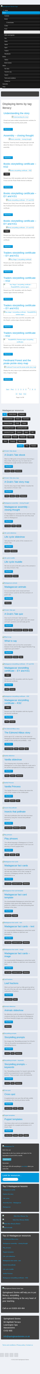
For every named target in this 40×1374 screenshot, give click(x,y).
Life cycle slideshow (14, 536)
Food (5, 29)
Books (6, 19)
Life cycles (6, 1198)
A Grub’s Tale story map (16, 481)
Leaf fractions (11, 983)
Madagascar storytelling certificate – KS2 (15, 1278)
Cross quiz (9, 1094)
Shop (4, 86)
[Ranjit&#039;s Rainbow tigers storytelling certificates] (20, 340)
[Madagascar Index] (8, 1146)
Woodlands (7, 54)
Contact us (7, 81)
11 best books (10, 22)
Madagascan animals (15, 587)
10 (16, 394)
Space (6, 44)
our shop (24, 1166)
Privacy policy (21, 1345)
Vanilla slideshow (13, 759)
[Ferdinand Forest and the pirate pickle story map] (20, 366)
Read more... (8, 129)
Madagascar (7, 32)
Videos (6, 59)
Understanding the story (16, 113)
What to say (10, 641)
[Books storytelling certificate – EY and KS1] (20, 199)
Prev (12, 389)
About (4, 65)
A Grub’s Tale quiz (13, 614)
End (25, 394)
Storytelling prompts (14, 1037)
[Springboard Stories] (9, 6)
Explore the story (8, 1194)
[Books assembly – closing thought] (20, 139)
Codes (6, 25)
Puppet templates (13, 1119)
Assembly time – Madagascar (12, 1202)
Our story (6, 68)
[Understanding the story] (20, 116)
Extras (4, 56)
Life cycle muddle (13, 562)
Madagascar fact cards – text (19, 926)
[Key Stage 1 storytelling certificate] (20, 259)
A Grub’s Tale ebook (14, 455)
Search (6, 75)
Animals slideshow (13, 1010)
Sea (5, 38)
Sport (5, 47)
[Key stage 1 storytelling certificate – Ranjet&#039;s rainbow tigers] (20, 313)
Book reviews (8, 63)
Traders (6, 50)
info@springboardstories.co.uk (16, 1336)
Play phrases (11, 838)
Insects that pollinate (15, 811)
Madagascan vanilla (9, 1190)
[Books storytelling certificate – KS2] (20, 170)
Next (20, 394)
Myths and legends (9, 35)
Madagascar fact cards (16, 865)
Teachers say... (8, 72)
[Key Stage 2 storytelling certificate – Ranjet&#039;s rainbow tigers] (20, 285)
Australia (6, 16)
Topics (4, 12)
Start (7, 389)
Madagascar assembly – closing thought (15, 1243)
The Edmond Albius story (17, 732)
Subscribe (5, 84)
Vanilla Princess (12, 786)
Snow (5, 41)
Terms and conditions (10, 78)
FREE (7, 174)
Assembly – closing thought (18, 135)
